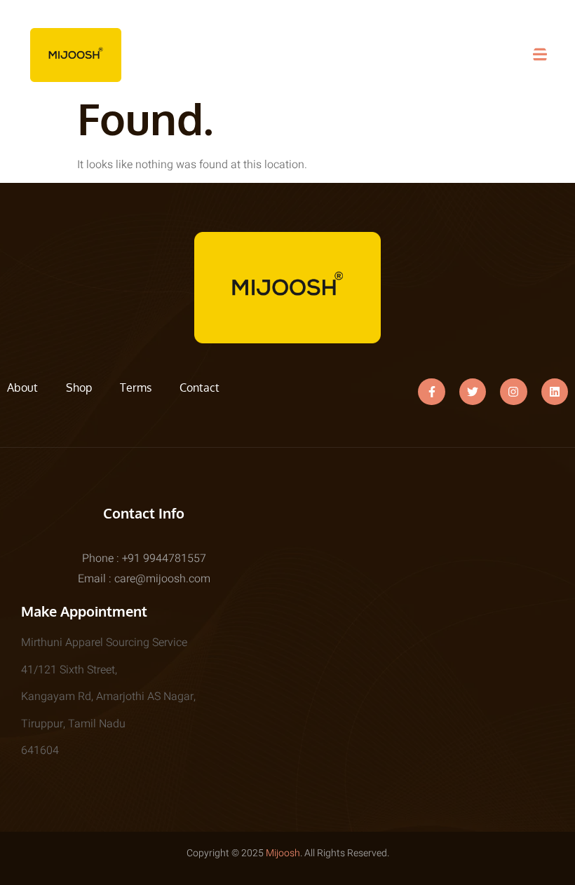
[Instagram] (513, 391)
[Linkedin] (554, 391)
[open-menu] (540, 55)
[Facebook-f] (431, 391)
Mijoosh (283, 853)
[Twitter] (472, 391)
